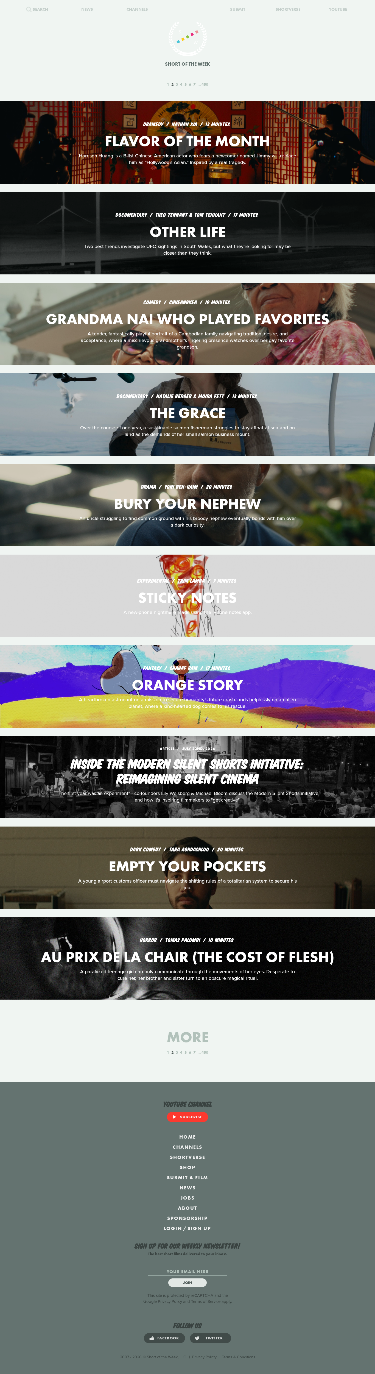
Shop (187, 1167)
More (188, 1037)
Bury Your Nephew (187, 503)
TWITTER (214, 1338)
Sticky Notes (187, 597)
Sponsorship (187, 1218)
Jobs (187, 1198)
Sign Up (199, 1228)
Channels (187, 1147)
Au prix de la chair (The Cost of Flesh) (187, 956)
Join (187, 1282)
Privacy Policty (204, 1357)
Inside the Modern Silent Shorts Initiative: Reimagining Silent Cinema (187, 770)
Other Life (187, 231)
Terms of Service (205, 1301)
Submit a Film (187, 1177)
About (187, 1208)
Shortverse (187, 1157)
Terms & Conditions (238, 1357)
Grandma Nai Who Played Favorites (187, 319)
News (188, 1187)
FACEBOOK (168, 1338)
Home (187, 1137)
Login (173, 1228)
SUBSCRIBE (191, 1116)
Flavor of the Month (187, 141)
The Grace (187, 413)
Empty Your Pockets (187, 866)
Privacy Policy (170, 1301)
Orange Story (187, 684)
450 (205, 84)
